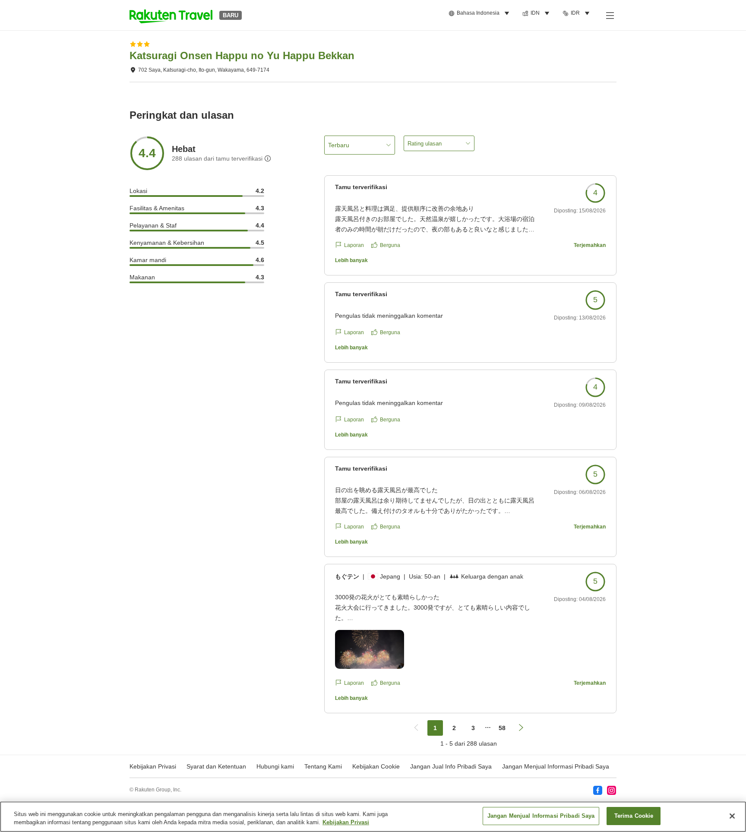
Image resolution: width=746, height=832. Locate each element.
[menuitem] (480, 13)
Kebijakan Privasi (345, 822)
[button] (171, 15)
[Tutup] (732, 816)
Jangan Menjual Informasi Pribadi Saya (555, 766)
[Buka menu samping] (609, 15)
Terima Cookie (634, 816)
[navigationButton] (416, 728)
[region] (373, 816)
